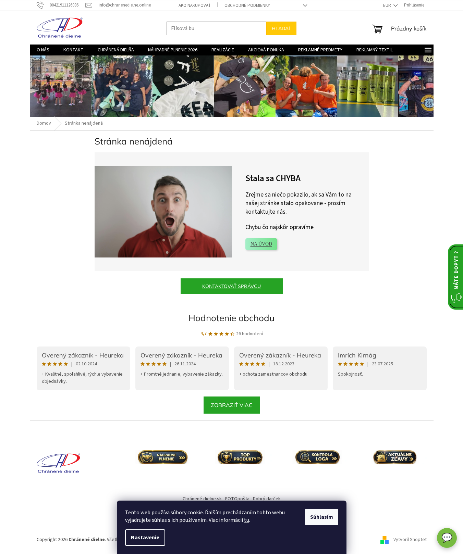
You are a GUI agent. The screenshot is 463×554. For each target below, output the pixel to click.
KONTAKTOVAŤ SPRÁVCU (231, 286)
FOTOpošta (237, 498)
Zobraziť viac (232, 405)
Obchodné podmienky (247, 5)
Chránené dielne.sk (202, 498)
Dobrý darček (267, 498)
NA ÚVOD (261, 244)
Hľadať (281, 28)
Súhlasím (321, 517)
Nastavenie (145, 537)
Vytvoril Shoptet (410, 540)
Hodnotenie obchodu (231, 318)
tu (246, 520)
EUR (387, 5)
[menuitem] (43, 50)
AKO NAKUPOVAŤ (195, 5)
